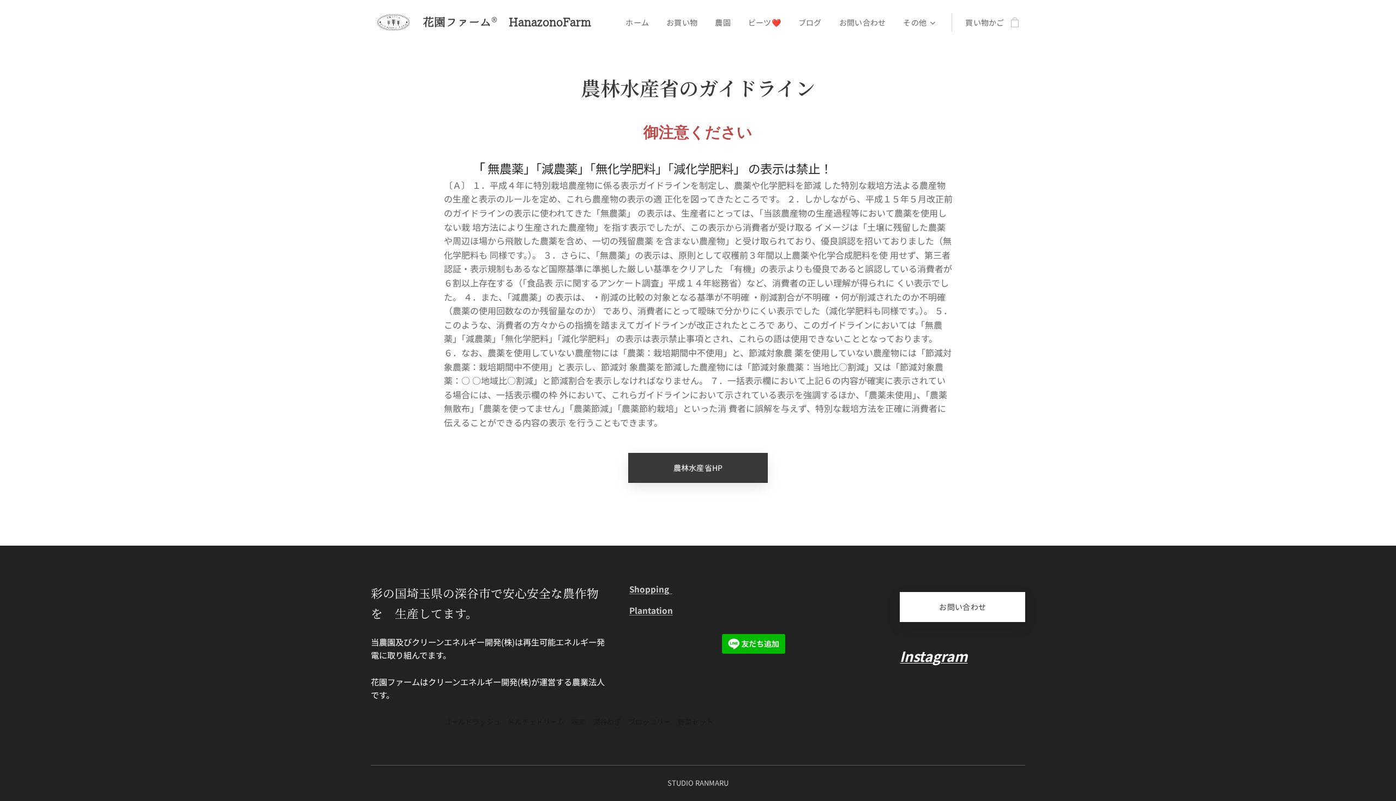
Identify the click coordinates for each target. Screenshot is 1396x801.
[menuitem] (640, 22)
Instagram (933, 656)
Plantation (651, 610)
